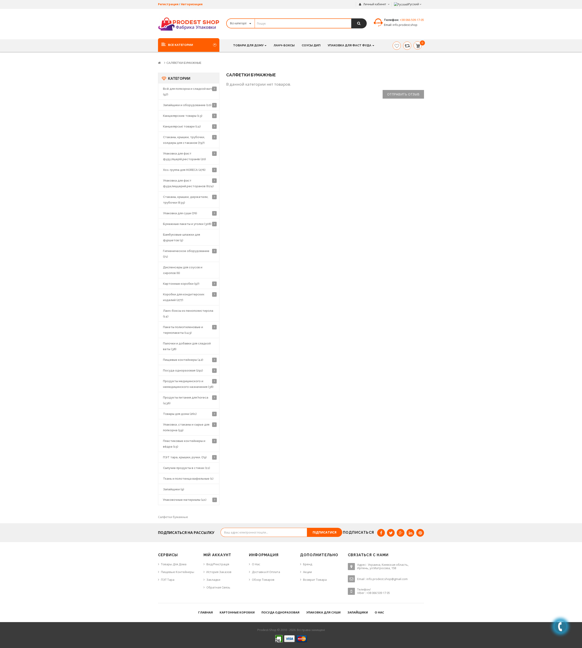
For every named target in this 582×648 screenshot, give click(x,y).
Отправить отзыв (403, 94)
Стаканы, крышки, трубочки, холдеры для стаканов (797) (184, 140)
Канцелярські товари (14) (182, 126)
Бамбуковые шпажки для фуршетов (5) (181, 237)
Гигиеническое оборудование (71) (186, 253)
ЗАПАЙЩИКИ (357, 612)
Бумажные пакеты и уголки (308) (187, 224)
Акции (307, 572)
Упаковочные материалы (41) (184, 499)
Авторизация (192, 4)
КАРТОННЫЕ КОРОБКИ (237, 612)
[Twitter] (391, 533)
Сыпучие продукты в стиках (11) (186, 468)
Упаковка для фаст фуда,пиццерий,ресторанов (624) (188, 183)
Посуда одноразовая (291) (183, 370)
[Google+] (400, 533)
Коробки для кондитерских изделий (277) (183, 297)
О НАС (379, 612)
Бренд (307, 564)
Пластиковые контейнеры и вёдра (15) (184, 443)
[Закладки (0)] (397, 46)
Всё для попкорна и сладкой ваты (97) (188, 91)
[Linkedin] (410, 533)
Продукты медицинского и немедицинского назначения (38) (188, 384)
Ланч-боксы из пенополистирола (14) (188, 313)
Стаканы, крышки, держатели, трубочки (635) (185, 199)
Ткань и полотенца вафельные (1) (188, 478)
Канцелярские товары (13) (182, 115)
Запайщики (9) (173, 489)
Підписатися (324, 532)
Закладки (213, 580)
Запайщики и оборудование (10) (187, 105)
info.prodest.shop (404, 25)
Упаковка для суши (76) (180, 213)
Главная (205, 612)
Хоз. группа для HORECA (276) (184, 170)
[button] (188, 44)
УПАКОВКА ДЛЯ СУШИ (323, 612)
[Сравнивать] (407, 46)
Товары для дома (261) (180, 414)
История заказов (218, 572)
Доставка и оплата (266, 572)
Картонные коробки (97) (181, 283)
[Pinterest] (420, 533)
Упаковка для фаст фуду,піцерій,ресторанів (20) (184, 156)
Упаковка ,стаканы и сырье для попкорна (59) (186, 427)
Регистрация (168, 4)
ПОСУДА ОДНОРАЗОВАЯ (280, 612)
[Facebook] (381, 533)
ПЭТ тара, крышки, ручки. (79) (185, 457)
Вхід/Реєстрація (217, 564)
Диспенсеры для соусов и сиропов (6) (182, 270)
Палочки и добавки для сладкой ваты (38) (187, 346)
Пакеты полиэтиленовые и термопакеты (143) (183, 329)
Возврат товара (315, 580)
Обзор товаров (263, 580)
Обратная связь (218, 587)
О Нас (256, 564)
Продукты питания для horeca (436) (185, 400)
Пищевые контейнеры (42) (183, 359)
